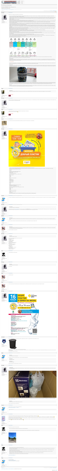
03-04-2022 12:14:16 (10, 233)
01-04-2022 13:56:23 (10, 195)
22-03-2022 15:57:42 (10, 88)
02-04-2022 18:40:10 (10, 224)
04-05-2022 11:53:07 (10, 365)
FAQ (3, 4)
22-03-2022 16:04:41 (10, 109)
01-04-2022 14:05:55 (10, 204)
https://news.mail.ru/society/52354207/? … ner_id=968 (13, 407)
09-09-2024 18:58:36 (10, 425)
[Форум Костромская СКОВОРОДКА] (13, 2)
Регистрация (8, 4)
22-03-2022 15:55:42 (10, 12)
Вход (9, 4)
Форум (2, 4)
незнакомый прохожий (12, 409)
